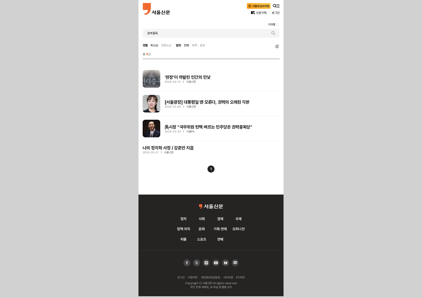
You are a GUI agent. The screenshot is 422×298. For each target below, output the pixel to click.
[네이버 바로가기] (225, 263)
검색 (273, 33)
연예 (220, 239)
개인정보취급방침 (210, 277)
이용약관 (192, 277)
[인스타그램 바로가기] (216, 263)
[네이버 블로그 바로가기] (235, 263)
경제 (220, 218)
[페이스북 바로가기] (187, 263)
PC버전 (240, 277)
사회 (202, 218)
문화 (202, 228)
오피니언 (239, 228)
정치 (183, 218)
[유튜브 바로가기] (206, 263)
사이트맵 (228, 277)
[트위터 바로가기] (196, 263)
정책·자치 (183, 228)
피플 (183, 239)
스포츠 (201, 239)
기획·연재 (220, 228)
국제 (238, 218)
